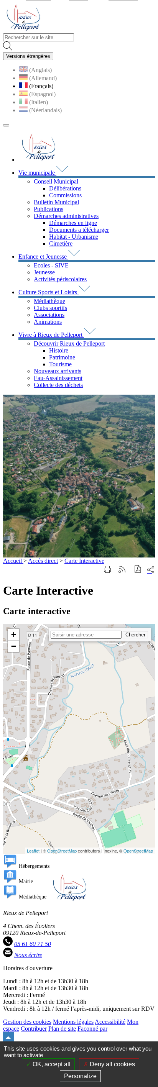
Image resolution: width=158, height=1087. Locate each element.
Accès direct (43, 560)
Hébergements (34, 866)
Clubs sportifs (50, 308)
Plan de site (62, 1028)
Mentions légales (73, 1021)
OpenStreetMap (62, 851)
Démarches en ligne (73, 223)
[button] (138, 569)
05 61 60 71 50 (32, 944)
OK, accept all (51, 1064)
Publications (48, 209)
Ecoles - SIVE (51, 265)
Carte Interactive (84, 560)
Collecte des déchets (58, 385)
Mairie (26, 881)
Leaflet (33, 851)
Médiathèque (49, 301)
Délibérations (65, 188)
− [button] (13, 646)
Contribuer (34, 1028)
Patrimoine (62, 357)
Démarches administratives (66, 216)
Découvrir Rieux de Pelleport (69, 343)
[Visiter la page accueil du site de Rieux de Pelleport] (23, 29)
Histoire (58, 350)
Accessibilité (110, 1021)
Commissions (65, 195)
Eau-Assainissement (58, 378)
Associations (49, 315)
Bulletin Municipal (56, 202)
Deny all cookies (111, 1064)
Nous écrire (28, 955)
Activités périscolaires (60, 279)
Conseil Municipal (56, 181)
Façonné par (92, 1028)
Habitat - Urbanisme (73, 236)
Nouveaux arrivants (57, 371)
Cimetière (60, 243)
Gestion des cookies (27, 1021)
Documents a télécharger (79, 229)
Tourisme (60, 364)
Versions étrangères (28, 56)
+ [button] (13, 634)
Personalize (80, 1076)
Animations (48, 321)
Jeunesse (44, 272)
